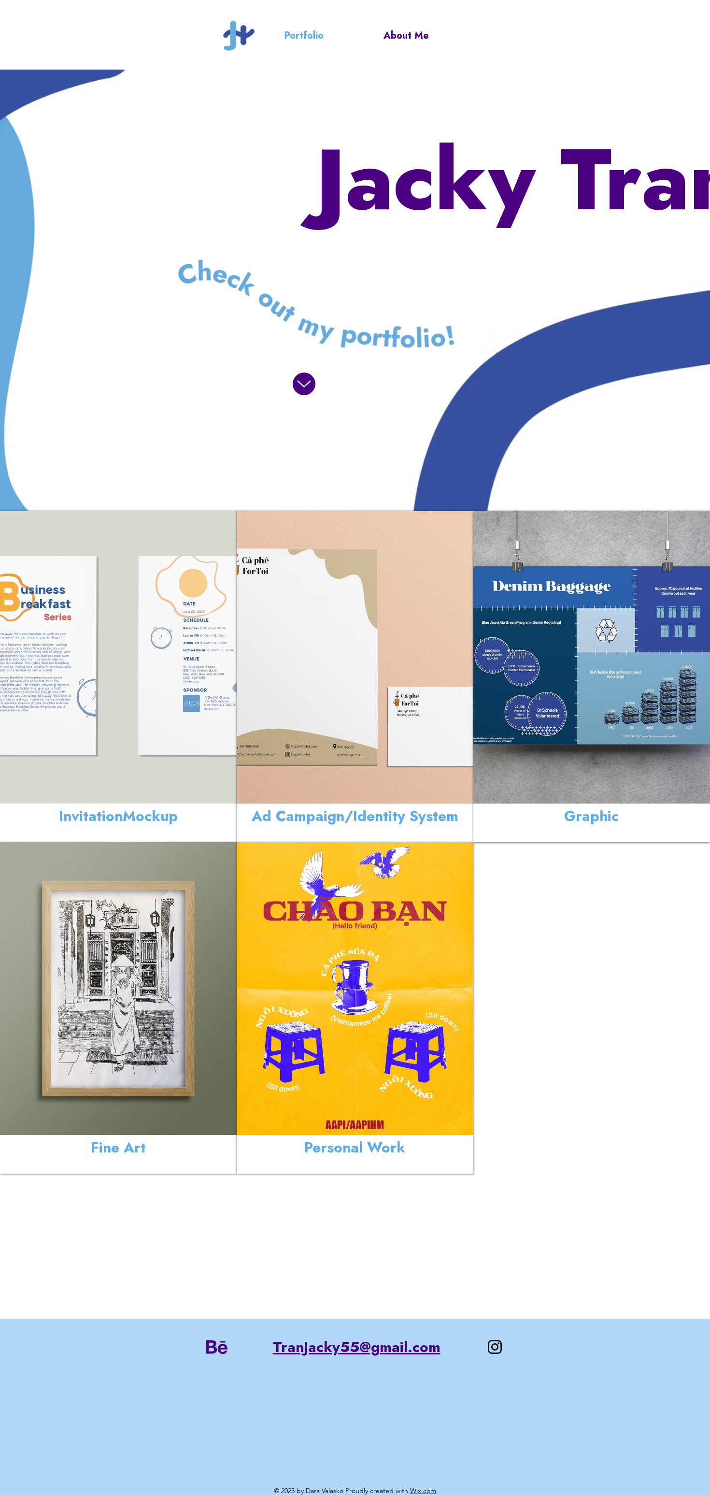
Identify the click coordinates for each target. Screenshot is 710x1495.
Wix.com (423, 1490)
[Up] (304, 384)
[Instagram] (494, 1346)
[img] (118, 676)
